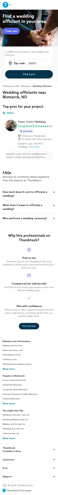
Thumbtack (8, 86)
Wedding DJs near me (13, 429)
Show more (9, 369)
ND (17, 86)
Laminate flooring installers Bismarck (20, 394)
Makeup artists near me (14, 424)
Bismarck (26, 86)
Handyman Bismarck (12, 385)
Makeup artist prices (12, 345)
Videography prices (12, 355)
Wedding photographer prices (17, 364)
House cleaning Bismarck (14, 380)
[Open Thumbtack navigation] (7, 4)
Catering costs (10, 359)
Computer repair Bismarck (15, 389)
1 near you (11, 30)
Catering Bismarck (11, 399)
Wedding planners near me (15, 419)
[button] (29, 194)
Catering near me (11, 433)
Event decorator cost (13, 350)
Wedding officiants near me (16, 415)
